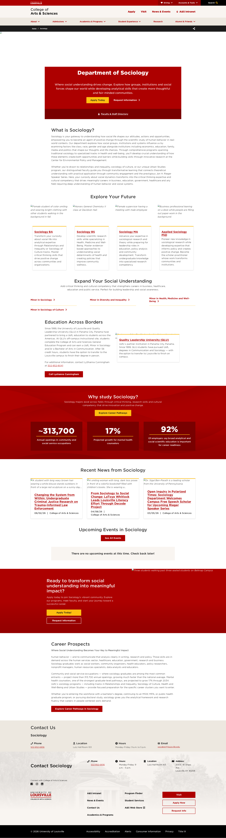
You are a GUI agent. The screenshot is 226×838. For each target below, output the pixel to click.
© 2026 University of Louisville (47, 831)
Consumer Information (148, 831)
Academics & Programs (100, 815)
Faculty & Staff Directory (114, 114)
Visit (178, 795)
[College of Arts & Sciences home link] (41, 795)
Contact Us (93, 807)
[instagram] (37, 784)
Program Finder (134, 793)
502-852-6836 (37, 747)
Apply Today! (63, 612)
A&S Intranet (94, 793)
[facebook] (32, 784)
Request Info (179, 811)
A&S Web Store (133, 807)
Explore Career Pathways (113, 413)
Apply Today (97, 100)
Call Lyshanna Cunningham (64, 374)
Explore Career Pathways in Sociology (76, 709)
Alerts (128, 831)
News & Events (95, 800)
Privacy (169, 831)
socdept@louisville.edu (169, 747)
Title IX (182, 831)
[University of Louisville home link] (36, 3)
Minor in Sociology (41, 300)
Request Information (126, 100)
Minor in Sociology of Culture (48, 309)
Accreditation (112, 831)
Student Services (134, 800)
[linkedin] (42, 784)
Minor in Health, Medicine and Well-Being (169, 299)
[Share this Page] (193, 28)
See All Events (113, 538)
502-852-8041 (55, 365)
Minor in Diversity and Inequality (108, 300)
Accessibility (93, 831)
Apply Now (179, 803)
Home (34, 28)
